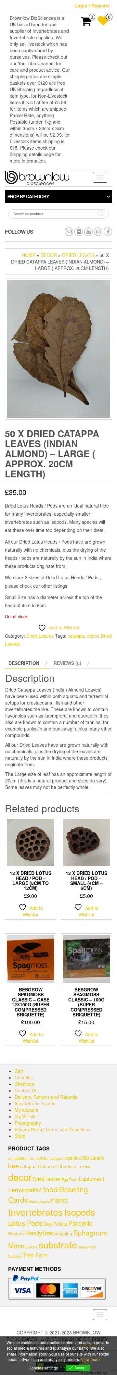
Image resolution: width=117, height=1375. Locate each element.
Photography (28, 1123)
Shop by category (28, 196)
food (50, 1189)
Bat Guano (93, 1158)
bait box (73, 1158)
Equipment (91, 1179)
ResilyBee (39, 1232)
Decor (49, 255)
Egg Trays (69, 1179)
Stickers (31, 1247)
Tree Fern (34, 1255)
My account (26, 1110)
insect (59, 1200)
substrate (58, 1244)
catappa (76, 635)
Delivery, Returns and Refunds (46, 1097)
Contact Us (26, 1090)
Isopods (79, 1211)
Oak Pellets (55, 1224)
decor (92, 635)
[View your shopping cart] (86, 23)
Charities (24, 1077)
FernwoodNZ (25, 1189)
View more (90, 1359)
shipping (63, 1233)
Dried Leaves (78, 255)
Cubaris (46, 1166)
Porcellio (80, 1223)
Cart (19, 1071)
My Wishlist (26, 1116)
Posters (16, 1233)
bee (13, 1165)
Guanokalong (39, 1201)
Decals (85, 1166)
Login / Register (92, 5)
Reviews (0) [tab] (67, 663)
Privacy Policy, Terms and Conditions (52, 1129)
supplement (87, 1247)
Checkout (24, 1084)
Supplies (14, 1256)
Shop (20, 1136)
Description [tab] (23, 663)
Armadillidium (18, 1158)
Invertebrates (35, 1211)
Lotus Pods (25, 1223)
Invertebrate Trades (35, 1103)
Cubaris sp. (67, 1166)
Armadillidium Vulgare (46, 1158)
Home (28, 255)
